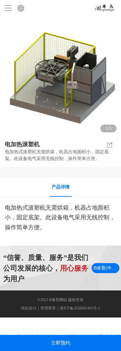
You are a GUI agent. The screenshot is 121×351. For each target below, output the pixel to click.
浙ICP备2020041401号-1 (80, 308)
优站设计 (28, 308)
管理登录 (48, 308)
